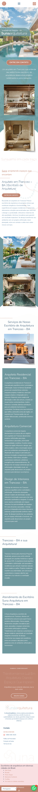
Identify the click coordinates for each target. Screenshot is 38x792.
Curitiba (7, 779)
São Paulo (8, 770)
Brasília (7, 772)
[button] (34, 788)
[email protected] (8, 732)
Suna (4, 170)
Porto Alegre (9, 775)
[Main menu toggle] (19, 3)
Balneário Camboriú (11, 777)
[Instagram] (34, 3)
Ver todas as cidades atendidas (14, 781)
